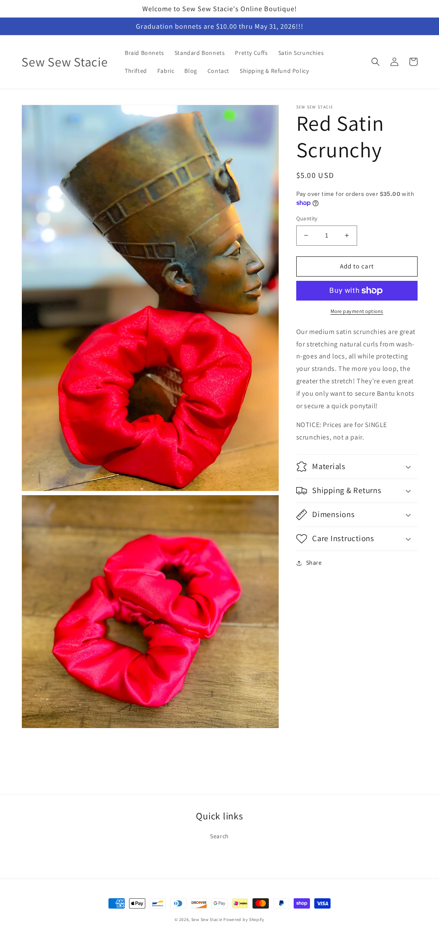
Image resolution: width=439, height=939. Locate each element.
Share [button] (314, 562)
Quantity (307, 218)
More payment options (357, 311)
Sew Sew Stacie (207, 919)
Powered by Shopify (244, 919)
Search (219, 836)
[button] (375, 61)
